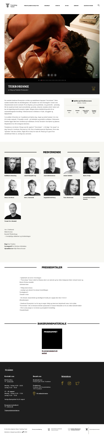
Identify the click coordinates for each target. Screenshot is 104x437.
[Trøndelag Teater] (11, 3)
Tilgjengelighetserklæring (11, 410)
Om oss (67, 5)
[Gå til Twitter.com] (77, 384)
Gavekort (76, 5)
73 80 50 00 (10, 381)
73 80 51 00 (10, 407)
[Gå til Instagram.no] (69, 384)
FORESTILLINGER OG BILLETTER (31, 5)
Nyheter (57, 5)
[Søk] (99, 5)
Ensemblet (47, 5)
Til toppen (9, 370)
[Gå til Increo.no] (24, 432)
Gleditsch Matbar (88, 5)
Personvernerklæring (37, 429)
